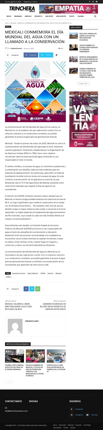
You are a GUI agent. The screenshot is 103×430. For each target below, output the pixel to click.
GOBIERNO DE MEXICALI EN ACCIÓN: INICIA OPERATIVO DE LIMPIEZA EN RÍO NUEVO (53, 306)
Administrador (16, 48)
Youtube (94, 415)
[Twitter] (31, 288)
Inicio (7, 23)
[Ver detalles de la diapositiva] (68, 9)
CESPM (42, 273)
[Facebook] (89, 1)
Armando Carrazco (18, 273)
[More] (56, 54)
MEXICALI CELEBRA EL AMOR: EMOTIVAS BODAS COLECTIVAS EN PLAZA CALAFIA (18, 306)
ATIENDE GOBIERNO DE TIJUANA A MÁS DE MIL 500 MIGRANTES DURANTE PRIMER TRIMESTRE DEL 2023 (88, 73)
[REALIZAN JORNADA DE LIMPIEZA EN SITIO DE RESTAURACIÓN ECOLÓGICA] (73, 36)
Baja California (33, 273)
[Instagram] (93, 1)
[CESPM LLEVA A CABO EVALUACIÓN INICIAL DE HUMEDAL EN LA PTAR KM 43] (56, 356)
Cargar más (83, 83)
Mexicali (13, 23)
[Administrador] (6, 48)
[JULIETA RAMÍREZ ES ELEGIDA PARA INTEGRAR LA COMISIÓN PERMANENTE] (73, 47)
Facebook (79, 409)
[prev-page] (6, 381)
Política (8, 277)
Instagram (79, 415)
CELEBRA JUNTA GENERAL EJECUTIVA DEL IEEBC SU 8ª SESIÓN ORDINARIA (14, 367)
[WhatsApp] (37, 288)
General (50, 273)
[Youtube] (96, 1)
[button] (95, 16)
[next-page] (10, 381)
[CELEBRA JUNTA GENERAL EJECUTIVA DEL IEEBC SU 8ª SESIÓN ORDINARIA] (14, 356)
